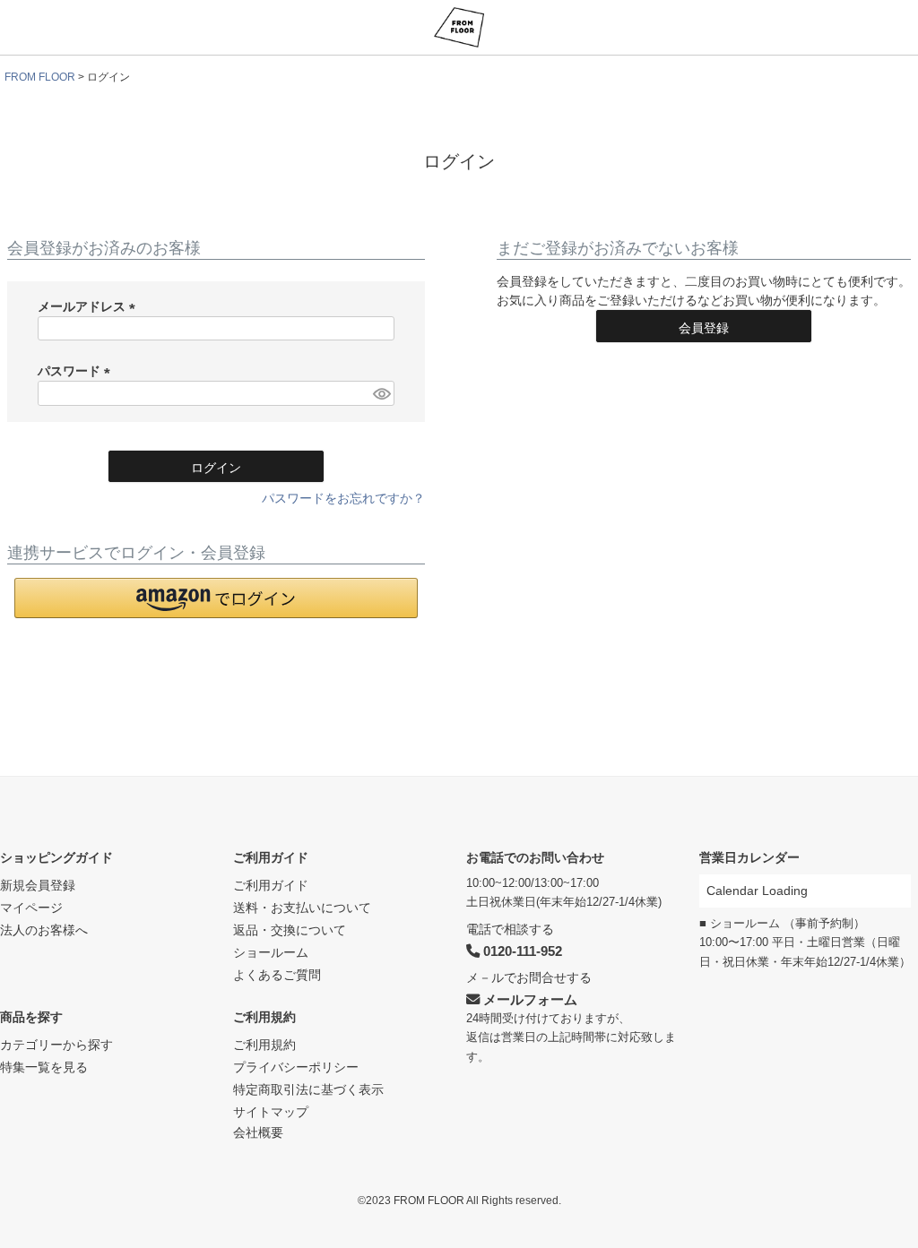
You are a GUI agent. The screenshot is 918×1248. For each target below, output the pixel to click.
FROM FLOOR (39, 77)
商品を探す (31, 1017)
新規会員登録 (37, 885)
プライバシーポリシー (296, 1067)
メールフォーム (528, 999)
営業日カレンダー (749, 857)
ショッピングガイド (56, 857)
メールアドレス (90, 306)
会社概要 (258, 1132)
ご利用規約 (264, 1017)
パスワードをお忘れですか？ (343, 498)
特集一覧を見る (44, 1067)
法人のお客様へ (44, 930)
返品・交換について (289, 930)
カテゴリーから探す (56, 1044)
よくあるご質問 (277, 975)
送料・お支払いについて (302, 907)
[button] (216, 598)
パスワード (77, 371)
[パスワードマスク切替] (381, 393)
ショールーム (270, 952)
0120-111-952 (521, 951)
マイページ (31, 907)
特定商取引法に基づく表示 (308, 1089)
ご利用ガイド (270, 857)
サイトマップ (270, 1112)
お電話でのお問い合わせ (535, 857)
